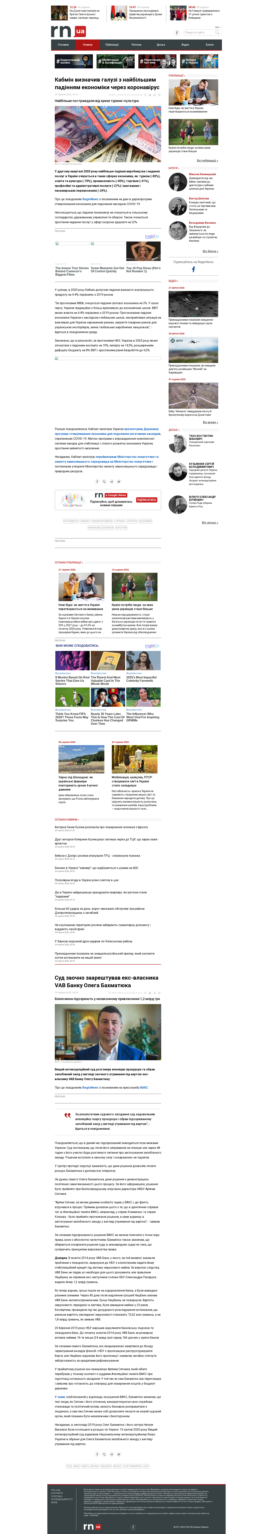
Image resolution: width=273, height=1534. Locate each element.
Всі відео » (210, 422)
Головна (63, 44)
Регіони (136, 44)
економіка (145, 521)
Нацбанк (106, 1466)
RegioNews (90, 199)
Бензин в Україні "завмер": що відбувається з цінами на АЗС (96, 868)
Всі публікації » (207, 160)
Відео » (173, 281)
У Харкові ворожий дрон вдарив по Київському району (93, 941)
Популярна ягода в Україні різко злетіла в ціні (86, 880)
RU (220, 27)
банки (94, 1466)
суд (69, 1466)
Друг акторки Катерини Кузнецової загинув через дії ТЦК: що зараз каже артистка (106, 841)
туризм (119, 521)
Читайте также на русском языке (125, 95)
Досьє (161, 44)
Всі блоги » (210, 251)
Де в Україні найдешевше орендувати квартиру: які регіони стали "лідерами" (101, 894)
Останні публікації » (69, 562)
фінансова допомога (101, 528)
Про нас (56, 1490)
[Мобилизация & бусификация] (115, 67)
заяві (61, 1397)
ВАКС (144, 1087)
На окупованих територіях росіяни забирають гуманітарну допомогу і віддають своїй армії (103, 927)
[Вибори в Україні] (199, 67)
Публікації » (177, 75)
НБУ (146, 1466)
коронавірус (71, 521)
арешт (117, 1466)
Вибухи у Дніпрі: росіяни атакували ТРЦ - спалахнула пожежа (97, 855)
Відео (185, 44)
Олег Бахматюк (132, 1466)
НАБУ (85, 1466)
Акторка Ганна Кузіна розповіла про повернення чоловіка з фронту (101, 827)
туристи (131, 521)
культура (121, 528)
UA (216, 27)
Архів (54, 1502)
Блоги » (174, 168)
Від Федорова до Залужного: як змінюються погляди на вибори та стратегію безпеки (203, 233)
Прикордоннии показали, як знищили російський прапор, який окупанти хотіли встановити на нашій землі (105, 955)
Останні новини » (67, 819)
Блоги (210, 44)
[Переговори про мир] (157, 67)
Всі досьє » (210, 522)
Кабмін (85, 521)
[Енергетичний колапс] (74, 67)
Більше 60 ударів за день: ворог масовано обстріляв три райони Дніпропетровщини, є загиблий (99, 911)
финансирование (102, 521)
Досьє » (174, 429)
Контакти (57, 1493)
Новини (87, 44)
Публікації (112, 44)
